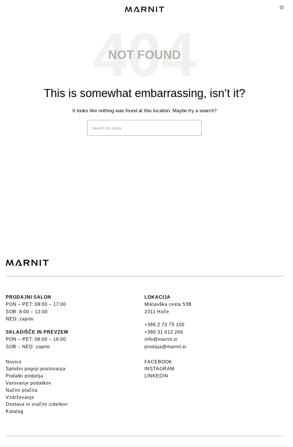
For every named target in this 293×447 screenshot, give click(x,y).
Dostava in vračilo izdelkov (37, 404)
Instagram (159, 368)
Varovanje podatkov (28, 383)
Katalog (14, 411)
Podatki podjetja (24, 375)
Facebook (158, 361)
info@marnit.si (161, 339)
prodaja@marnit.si (165, 346)
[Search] (195, 128)
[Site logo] (144, 8)
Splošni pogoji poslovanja (36, 368)
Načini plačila (21, 390)
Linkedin (156, 375)
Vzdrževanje (20, 397)
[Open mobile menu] (8, 9)
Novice (14, 361)
